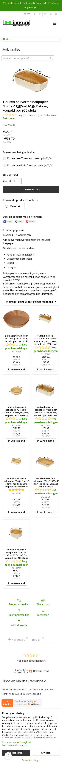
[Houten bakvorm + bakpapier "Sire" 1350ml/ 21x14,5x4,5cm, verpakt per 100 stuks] (45, 461)
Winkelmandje (19, 625)
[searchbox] (28, 58)
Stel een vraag (50, 115)
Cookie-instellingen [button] (31, 760)
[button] (14, 206)
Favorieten (43, 614)
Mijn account (43, 604)
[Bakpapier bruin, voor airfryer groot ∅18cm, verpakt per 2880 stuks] (16, 319)
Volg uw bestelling (19, 614)
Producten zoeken (19, 604)
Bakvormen (9, 118)
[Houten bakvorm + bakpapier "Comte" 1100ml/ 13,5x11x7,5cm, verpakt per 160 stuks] (16, 533)
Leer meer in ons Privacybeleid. (17, 742)
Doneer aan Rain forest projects (30, 165)
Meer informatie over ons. (15, 745)
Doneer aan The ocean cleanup (29, 158)
